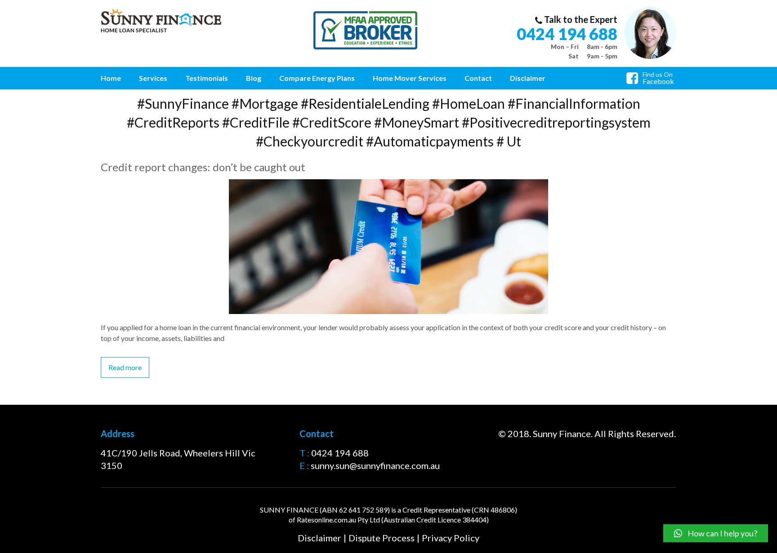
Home (111, 78)
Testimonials (206, 78)
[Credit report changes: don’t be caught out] (388, 184)
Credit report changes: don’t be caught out (203, 166)
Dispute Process (381, 538)
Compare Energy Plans (317, 78)
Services (153, 78)
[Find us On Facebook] (634, 80)
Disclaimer (527, 78)
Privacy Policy (450, 538)
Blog (253, 78)
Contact (478, 78)
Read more (125, 367)
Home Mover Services (410, 78)
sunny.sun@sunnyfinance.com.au (375, 465)
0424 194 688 (567, 34)
